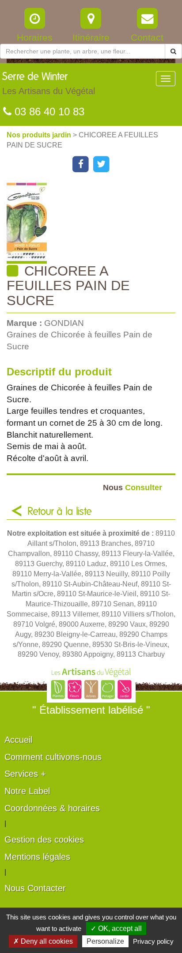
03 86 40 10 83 (47, 111)
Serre (48, 84)
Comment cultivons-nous (53, 757)
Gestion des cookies (44, 839)
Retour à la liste (59, 512)
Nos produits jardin (40, 135)
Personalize (105, 941)
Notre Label (27, 791)
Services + (25, 774)
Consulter (132, 487)
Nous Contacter (35, 888)
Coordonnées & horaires (52, 808)
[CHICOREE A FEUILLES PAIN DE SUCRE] (94, 223)
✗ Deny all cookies (43, 941)
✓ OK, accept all (116, 928)
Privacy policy (153, 941)
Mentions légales (37, 857)
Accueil (18, 740)
